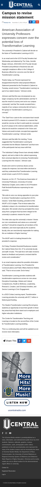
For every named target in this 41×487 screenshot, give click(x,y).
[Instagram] (6, 433)
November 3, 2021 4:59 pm (19, 22)
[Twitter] (34, 21)
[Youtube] (10, 433)
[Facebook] (30, 21)
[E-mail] (37, 21)
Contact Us (5, 467)
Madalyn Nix (7, 22)
